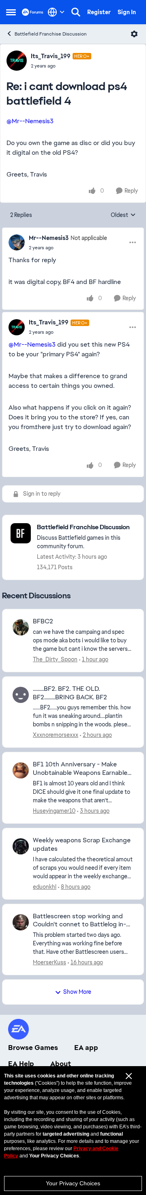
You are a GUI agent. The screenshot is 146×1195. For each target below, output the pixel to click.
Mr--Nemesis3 (49, 238)
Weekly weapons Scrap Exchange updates (82, 844)
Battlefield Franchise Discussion (51, 34)
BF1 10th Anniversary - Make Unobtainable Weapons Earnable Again (80, 768)
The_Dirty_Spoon (55, 659)
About (60, 1063)
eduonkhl (44, 886)
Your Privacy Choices (73, 1183)
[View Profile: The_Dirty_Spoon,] (21, 627)
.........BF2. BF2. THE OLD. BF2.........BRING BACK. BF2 (70, 693)
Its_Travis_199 (51, 56)
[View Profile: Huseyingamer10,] (21, 770)
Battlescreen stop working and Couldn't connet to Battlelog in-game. (79, 920)
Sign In (127, 12)
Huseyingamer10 (54, 810)
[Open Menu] (134, 34)
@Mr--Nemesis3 (30, 121)
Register (99, 12)
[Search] (76, 12)
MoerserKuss (49, 962)
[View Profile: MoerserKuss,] (21, 922)
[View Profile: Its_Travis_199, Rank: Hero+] (16, 60)
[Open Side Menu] (11, 12)
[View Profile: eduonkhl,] (21, 846)
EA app (86, 1047)
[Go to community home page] (32, 11)
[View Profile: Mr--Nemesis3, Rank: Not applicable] (17, 242)
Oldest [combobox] (123, 215)
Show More (77, 991)
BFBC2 (43, 621)
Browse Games (33, 1047)
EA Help (21, 1063)
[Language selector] (56, 12)
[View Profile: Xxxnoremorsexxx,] (21, 695)
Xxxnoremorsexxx (55, 734)
